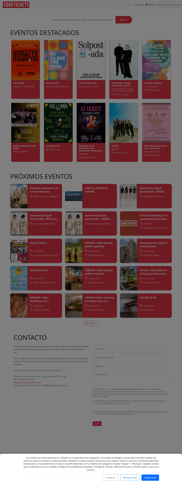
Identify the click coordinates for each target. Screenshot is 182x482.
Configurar (110, 477)
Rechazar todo (130, 477)
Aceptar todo (150, 477)
